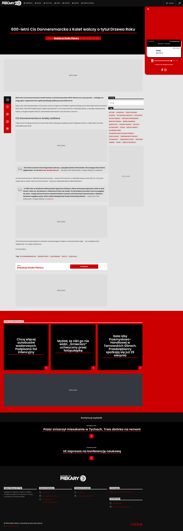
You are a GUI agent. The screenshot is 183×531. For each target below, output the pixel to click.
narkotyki (113, 124)
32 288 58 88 (117, 503)
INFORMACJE (29, 3)
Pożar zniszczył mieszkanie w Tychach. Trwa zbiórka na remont (92, 429)
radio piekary (132, 127)
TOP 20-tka (49, 3)
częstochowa (131, 112)
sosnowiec (113, 139)
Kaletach (50, 199)
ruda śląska (114, 136)
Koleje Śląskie (114, 118)
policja (136, 124)
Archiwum (84, 266)
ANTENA (39, 3)
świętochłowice (129, 142)
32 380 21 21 (46, 492)
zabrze (111, 142)
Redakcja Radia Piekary (66, 38)
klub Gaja (73, 256)
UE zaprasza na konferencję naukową (92, 451)
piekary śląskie (125, 124)
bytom (111, 112)
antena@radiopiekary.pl (86, 496)
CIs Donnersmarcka (28, 256)
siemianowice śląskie (129, 136)
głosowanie (55, 256)
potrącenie (113, 127)
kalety (64, 256)
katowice (138, 115)
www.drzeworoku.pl (50, 170)
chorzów (120, 112)
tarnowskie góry (127, 139)
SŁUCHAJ (171, 3)
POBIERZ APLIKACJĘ (88, 3)
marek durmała (129, 121)
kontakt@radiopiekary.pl (50, 496)
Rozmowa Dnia (115, 130)
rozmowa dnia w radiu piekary (121, 133)
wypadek (139, 139)
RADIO (58, 3)
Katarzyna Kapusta (125, 115)
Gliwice (112, 115)
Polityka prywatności (12, 526)
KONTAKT (76, 3)
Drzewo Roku (43, 256)
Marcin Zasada (115, 121)
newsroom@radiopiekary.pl (122, 507)
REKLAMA (67, 3)
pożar (122, 127)
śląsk (118, 142)
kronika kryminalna (130, 118)
